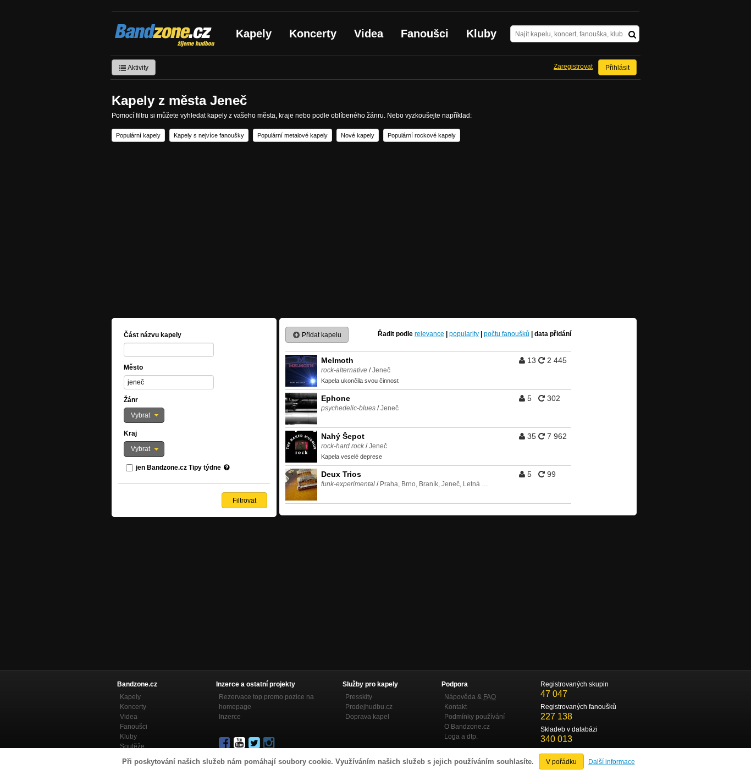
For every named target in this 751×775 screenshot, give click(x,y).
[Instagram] (270, 743)
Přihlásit (617, 68)
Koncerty (312, 34)
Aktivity (137, 68)
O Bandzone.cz (467, 726)
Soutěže (132, 746)
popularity (464, 334)
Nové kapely (357, 135)
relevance (429, 334)
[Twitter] (255, 743)
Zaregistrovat (573, 66)
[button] (144, 415)
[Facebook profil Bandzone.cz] (225, 743)
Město (133, 367)
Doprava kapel (367, 717)
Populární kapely (138, 135)
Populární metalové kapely (292, 135)
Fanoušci (425, 34)
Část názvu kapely (152, 335)
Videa (368, 34)
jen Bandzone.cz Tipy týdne (178, 467)
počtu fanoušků (506, 334)
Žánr (131, 400)
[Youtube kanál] (240, 743)
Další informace (611, 762)
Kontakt (455, 707)
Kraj (130, 433)
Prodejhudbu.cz (369, 707)
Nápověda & (470, 697)
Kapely (254, 34)
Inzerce (230, 717)
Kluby (481, 34)
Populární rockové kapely (422, 135)
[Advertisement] (375, 230)
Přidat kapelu (320, 335)
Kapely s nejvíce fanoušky (209, 135)
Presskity (358, 697)
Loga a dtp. (461, 736)
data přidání (552, 334)
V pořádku (561, 762)
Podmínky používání (474, 717)
